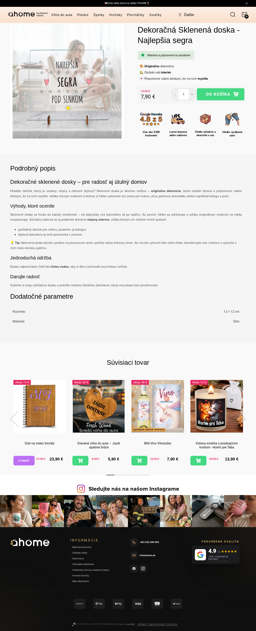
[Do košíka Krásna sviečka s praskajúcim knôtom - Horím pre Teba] (198, 460)
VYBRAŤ (24, 461)
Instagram (143, 569)
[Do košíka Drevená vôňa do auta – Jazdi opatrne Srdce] (80, 460)
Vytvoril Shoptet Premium (96, 624)
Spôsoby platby (79, 552)
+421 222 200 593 (149, 542)
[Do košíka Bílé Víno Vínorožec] (139, 460)
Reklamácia (78, 558)
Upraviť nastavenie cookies (158, 624)
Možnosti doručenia (81, 547)
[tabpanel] (39, 423)
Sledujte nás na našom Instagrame (134, 488)
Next (242, 419)
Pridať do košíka (220, 94)
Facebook (134, 569)
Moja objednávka (80, 581)
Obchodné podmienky (83, 564)
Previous (14, 419)
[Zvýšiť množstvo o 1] (192, 94)
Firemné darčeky (80, 575)
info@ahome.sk (147, 555)
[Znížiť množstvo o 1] (175, 94)
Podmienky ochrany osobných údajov (90, 570)
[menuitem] (62, 15)
